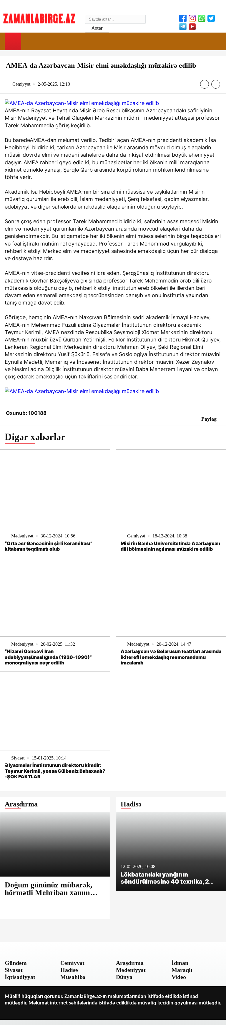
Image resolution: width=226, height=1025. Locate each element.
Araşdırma (130, 963)
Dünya (124, 977)
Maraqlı (182, 970)
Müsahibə (72, 977)
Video (179, 977)
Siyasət (14, 970)
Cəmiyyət (72, 963)
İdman (180, 963)
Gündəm (16, 963)
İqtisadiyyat (20, 977)
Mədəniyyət (131, 970)
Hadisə (69, 970)
